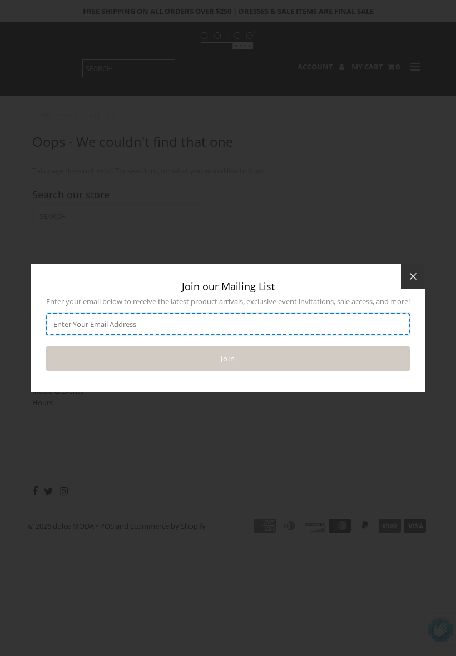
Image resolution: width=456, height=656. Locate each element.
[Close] (413, 276)
